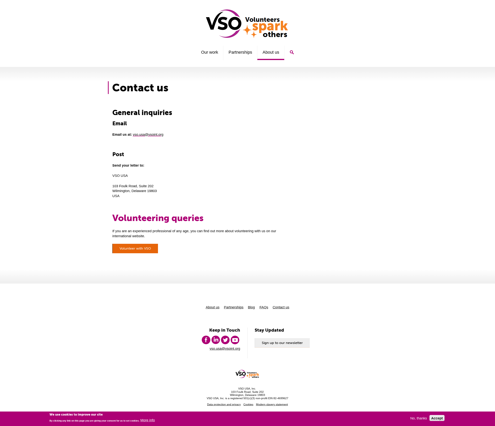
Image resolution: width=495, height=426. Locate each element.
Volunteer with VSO (135, 248)
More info (147, 420)
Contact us (281, 307)
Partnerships (240, 52)
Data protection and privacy (224, 404)
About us (271, 52)
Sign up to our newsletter (282, 343)
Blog (251, 307)
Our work (209, 52)
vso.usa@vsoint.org (148, 134)
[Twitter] (225, 339)
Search (291, 52)
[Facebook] (205, 339)
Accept (437, 418)
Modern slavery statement (272, 404)
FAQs (263, 307)
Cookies (248, 404)
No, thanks (418, 418)
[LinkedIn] (215, 339)
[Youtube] (234, 339)
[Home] (248, 24)
